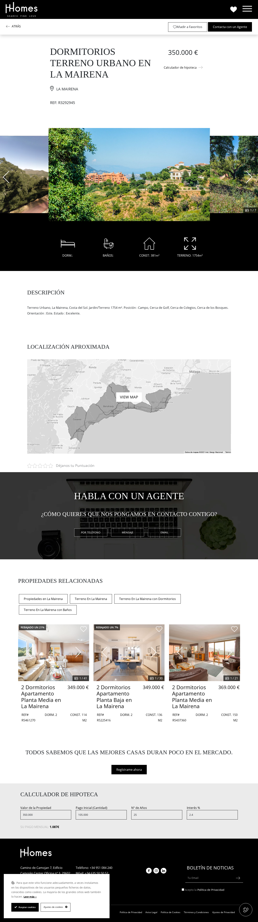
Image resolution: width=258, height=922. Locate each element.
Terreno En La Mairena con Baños (48, 610)
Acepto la (204, 890)
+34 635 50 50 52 (96, 873)
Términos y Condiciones (196, 912)
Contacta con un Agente (230, 27)
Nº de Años (139, 808)
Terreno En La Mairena (91, 599)
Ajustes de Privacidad (223, 912)
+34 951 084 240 (101, 868)
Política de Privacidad (210, 890)
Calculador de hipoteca (180, 67)
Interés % (193, 808)
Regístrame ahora (129, 770)
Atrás (16, 26)
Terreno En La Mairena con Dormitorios (147, 599)
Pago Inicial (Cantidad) (91, 808)
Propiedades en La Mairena (43, 599)
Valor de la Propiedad (35, 808)
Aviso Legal (151, 912)
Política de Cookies (170, 912)
